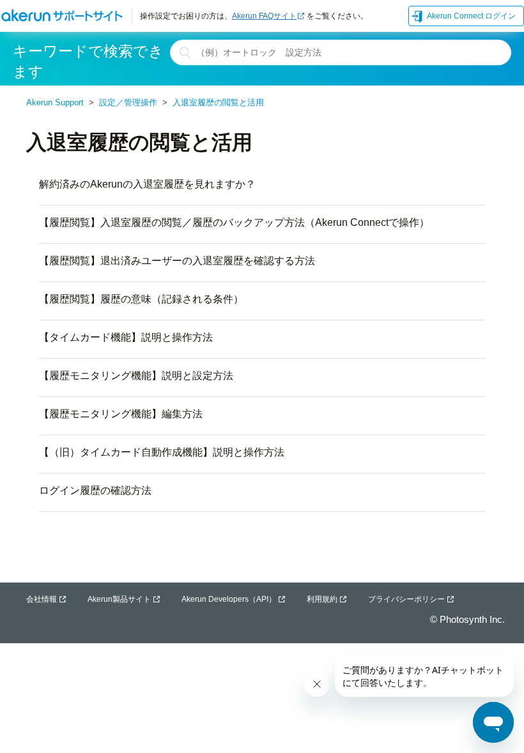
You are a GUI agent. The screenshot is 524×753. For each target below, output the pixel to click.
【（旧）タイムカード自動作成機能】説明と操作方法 (161, 452)
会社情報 (41, 599)
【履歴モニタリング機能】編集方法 (121, 413)
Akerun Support (55, 102)
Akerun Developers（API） (228, 599)
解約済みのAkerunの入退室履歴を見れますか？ (147, 184)
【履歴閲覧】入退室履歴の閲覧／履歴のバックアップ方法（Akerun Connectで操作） (234, 222)
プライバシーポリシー (406, 599)
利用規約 (322, 599)
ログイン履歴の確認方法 (95, 490)
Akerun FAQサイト (264, 15)
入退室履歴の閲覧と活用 (218, 102)
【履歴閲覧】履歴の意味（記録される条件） (141, 299)
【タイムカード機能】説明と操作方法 (126, 337)
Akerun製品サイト (119, 599)
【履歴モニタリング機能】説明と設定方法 (136, 375)
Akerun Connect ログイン (471, 15)
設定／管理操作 (128, 102)
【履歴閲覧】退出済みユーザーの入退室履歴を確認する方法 (177, 260)
